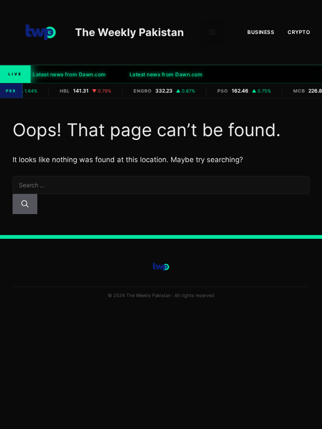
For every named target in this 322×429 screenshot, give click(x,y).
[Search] (25, 204)
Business (260, 32)
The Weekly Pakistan (129, 32)
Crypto (299, 32)
